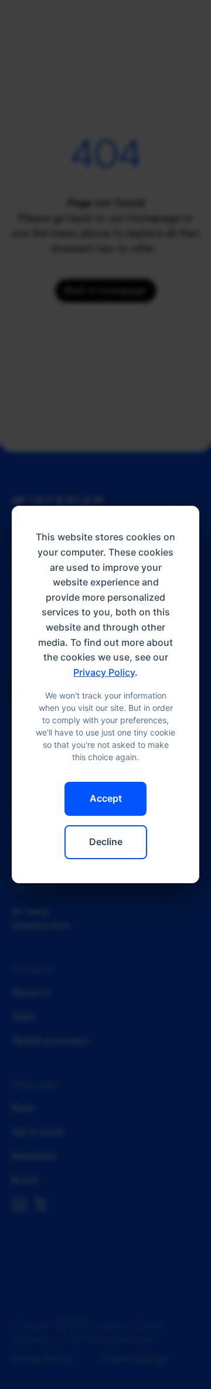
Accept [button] (106, 798)
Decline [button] (105, 841)
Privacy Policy (104, 672)
